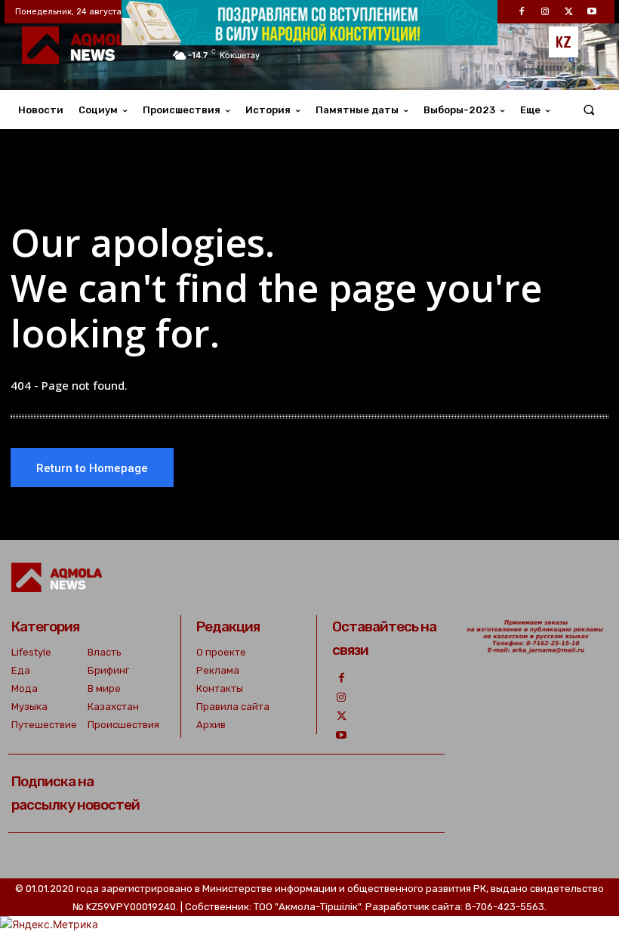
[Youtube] (341, 735)
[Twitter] (341, 716)
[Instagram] (341, 697)
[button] (589, 110)
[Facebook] (341, 677)
